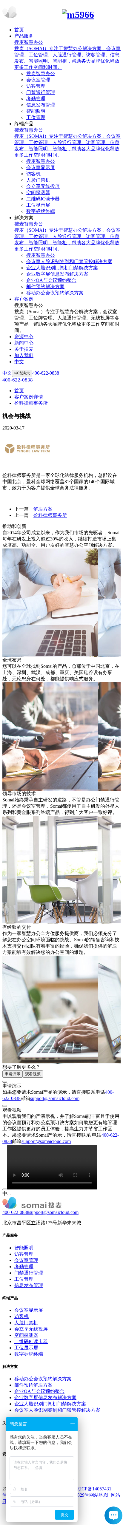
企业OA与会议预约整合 (39, 1391)
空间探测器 (26, 1335)
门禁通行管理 (28, 1272)
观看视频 (33, 1074)
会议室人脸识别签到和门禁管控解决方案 (57, 1410)
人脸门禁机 (26, 1322)
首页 (19, 390)
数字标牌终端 (28, 1353)
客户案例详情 (28, 396)
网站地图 (98, 1495)
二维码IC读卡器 (31, 1341)
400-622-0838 (15, 1212)
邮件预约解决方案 (33, 1385)
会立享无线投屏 (31, 1328)
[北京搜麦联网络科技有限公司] (61, 13)
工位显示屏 (26, 1347)
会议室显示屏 (28, 1310)
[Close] (4, 1082)
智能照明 (23, 1247)
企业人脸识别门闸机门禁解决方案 (50, 1403)
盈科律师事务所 (31, 403)
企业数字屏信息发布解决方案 (45, 1397)
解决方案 (43, 509)
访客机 (21, 1316)
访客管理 (23, 1254)
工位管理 (23, 1279)
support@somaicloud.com (54, 1098)
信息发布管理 (28, 1285)
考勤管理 (23, 1266)
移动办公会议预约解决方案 (43, 1378)
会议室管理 (26, 1260)
